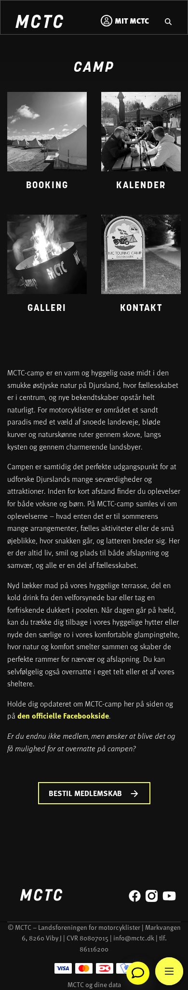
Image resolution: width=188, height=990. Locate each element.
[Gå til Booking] (47, 146)
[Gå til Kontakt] (141, 269)
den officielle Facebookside (63, 715)
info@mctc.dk (133, 938)
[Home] (39, 23)
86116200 (94, 949)
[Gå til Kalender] (141, 146)
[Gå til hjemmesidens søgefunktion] (168, 20)
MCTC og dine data (94, 984)
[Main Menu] (169, 971)
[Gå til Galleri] (47, 269)
